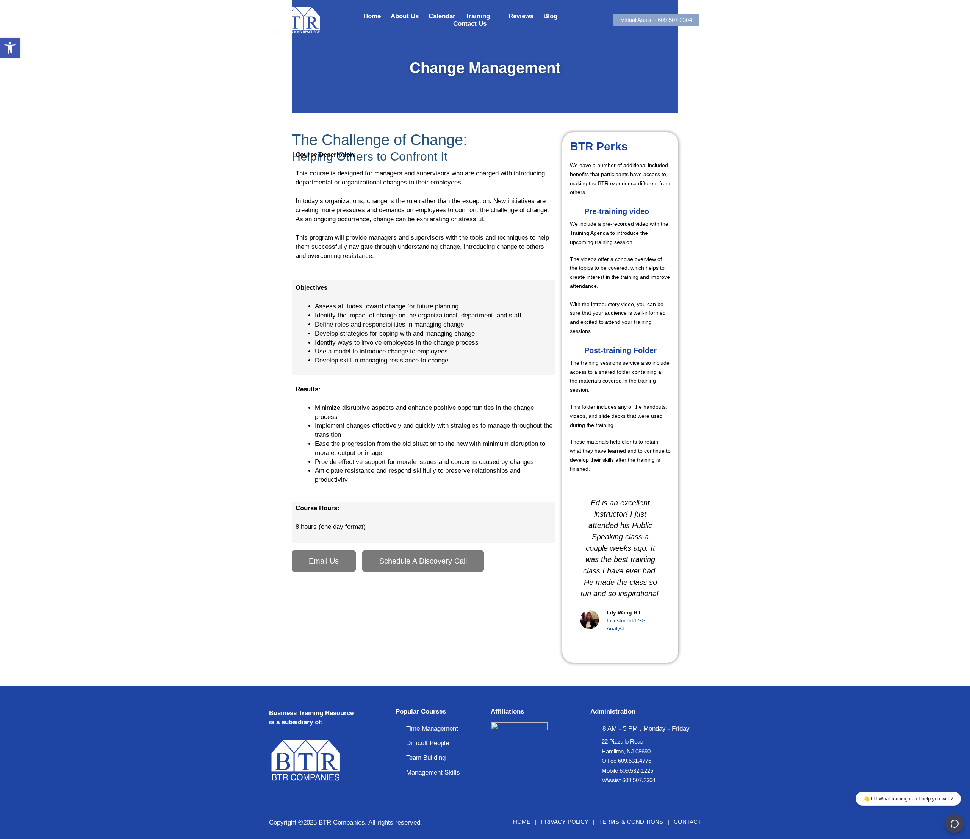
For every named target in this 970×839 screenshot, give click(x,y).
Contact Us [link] (470, 23)
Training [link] (477, 16)
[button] (577, 565)
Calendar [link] (442, 16)
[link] (10, 48)
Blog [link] (550, 16)
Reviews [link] (521, 16)
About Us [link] (405, 16)
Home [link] (372, 16)
